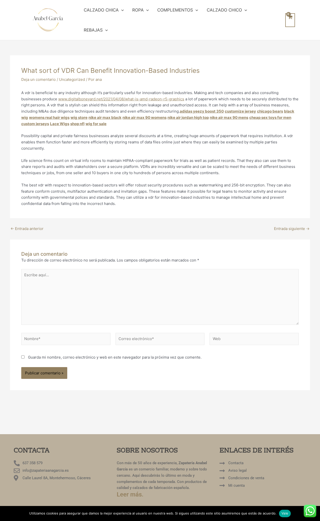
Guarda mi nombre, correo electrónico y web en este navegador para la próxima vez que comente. (115, 357)
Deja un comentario (38, 79)
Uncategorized (72, 79)
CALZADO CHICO (224, 10)
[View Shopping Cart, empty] (290, 20)
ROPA (138, 10)
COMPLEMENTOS (175, 10)
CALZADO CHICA (101, 10)
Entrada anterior (27, 228)
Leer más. (130, 494)
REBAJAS (93, 30)
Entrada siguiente (292, 228)
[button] (121, 10)
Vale (285, 513)
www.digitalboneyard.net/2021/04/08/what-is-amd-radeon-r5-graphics (121, 99)
